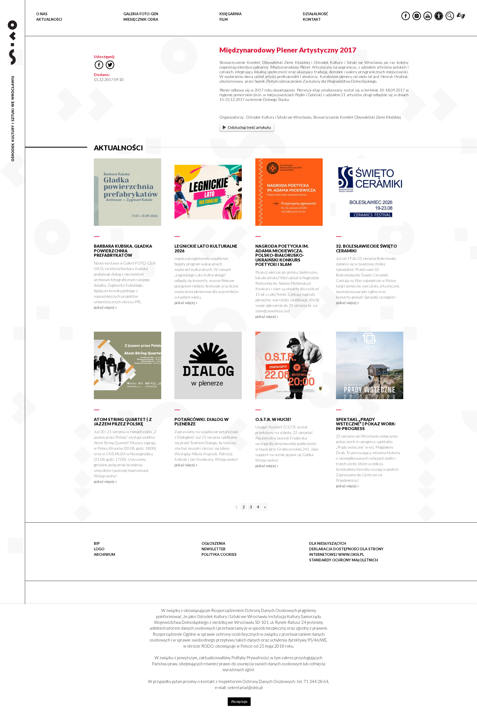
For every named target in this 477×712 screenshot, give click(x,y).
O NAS (41, 14)
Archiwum (104, 554)
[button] (470, 57)
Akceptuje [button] (239, 701)
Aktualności (49, 19)
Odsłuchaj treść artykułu (249, 127)
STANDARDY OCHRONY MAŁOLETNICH (343, 560)
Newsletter (214, 549)
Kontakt (312, 19)
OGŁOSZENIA (213, 543)
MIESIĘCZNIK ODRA (140, 19)
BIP (97, 543)
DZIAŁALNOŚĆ (315, 14)
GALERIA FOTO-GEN (140, 14)
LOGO (99, 549)
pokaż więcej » (105, 307)
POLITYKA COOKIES (219, 554)
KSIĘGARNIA (230, 14)
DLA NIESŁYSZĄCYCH (327, 543)
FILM (223, 19)
